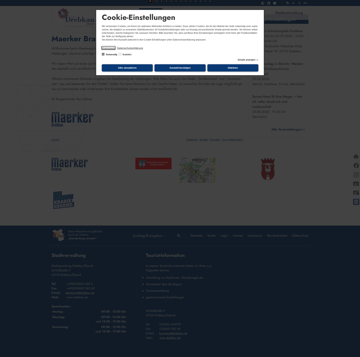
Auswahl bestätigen (180, 68)
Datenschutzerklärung (130, 48)
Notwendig (111, 54)
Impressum (108, 48)
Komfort (126, 54)
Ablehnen (233, 68)
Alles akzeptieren (127, 68)
